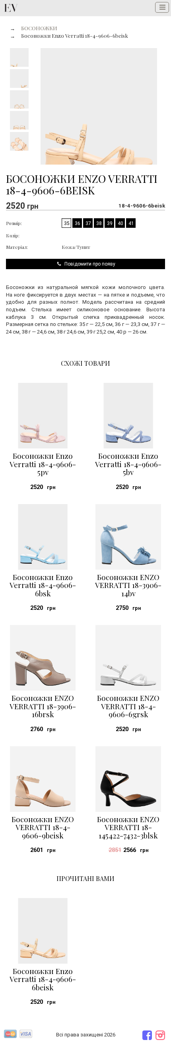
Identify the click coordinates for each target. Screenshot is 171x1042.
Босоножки (39, 28)
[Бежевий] (66, 234)
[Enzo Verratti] (11, 8)
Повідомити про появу (88, 264)
